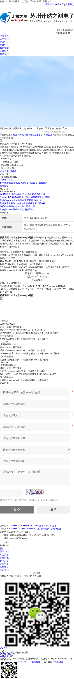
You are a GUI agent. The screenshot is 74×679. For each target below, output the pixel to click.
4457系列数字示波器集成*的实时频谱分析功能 (22, 194)
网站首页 (4, 35)
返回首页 (49, 4)
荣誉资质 (4, 563)
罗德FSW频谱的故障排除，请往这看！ (18, 206)
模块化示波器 (6, 182)
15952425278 (7, 654)
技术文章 (4, 48)
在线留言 (59, 4)
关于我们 (4, 39)
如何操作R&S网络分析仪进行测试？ (17, 209)
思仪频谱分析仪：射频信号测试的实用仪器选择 (22, 203)
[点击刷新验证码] (35, 492)
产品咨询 (4, 171)
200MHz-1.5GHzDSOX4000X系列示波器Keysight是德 (35, 528)
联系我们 (69, 4)
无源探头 (24, 182)
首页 (15, 135)
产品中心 (4, 42)
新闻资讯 (4, 557)
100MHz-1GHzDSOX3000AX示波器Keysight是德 (32, 525)
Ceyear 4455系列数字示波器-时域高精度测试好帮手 (25, 197)
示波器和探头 (36, 135)
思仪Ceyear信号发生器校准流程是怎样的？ (21, 200)
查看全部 (4, 185)
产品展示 (4, 554)
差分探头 (43, 182)
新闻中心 (4, 45)
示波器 (49, 135)
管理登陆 (36, 661)
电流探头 (34, 182)
